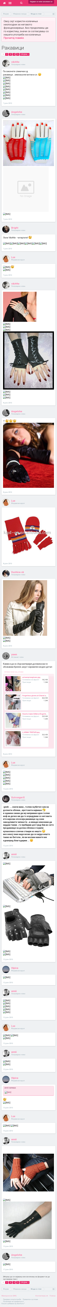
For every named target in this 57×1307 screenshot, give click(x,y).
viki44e (15, 62)
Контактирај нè (41, 1296)
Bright (14, 227)
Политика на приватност (13, 1301)
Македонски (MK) (9, 1296)
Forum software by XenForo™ (13, 1304)
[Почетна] (4, 3)
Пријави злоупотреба (12, 1299)
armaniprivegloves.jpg (31, 677)
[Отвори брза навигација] (54, 14)
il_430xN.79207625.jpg (31, 732)
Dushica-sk (17, 572)
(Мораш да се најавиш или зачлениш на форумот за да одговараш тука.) (26, 1278)
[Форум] (10, 3)
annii (14, 854)
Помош (52, 1296)
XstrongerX (18, 797)
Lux (13, 257)
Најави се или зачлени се (41, 2)
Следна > (25, 54)
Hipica (14, 968)
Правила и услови (30, 1299)
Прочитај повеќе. (14, 37)
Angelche (16, 112)
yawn (14, 654)
